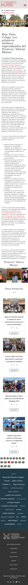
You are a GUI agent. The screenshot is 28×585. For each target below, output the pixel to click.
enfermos (22, 506)
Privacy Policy (14, 564)
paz (17, 517)
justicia (19, 509)
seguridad (23, 520)
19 (5, 466)
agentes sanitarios (13, 491)
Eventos (7, 481)
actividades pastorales (16, 488)
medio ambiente (9, 513)
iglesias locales (9, 509)
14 (12, 462)
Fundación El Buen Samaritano (13, 58)
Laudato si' (6, 484)
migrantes (20, 513)
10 (23, 458)
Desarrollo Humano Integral (10, 65)
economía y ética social (9, 506)
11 (1, 462)
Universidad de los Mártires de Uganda (12, 217)
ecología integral (13, 502)
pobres (23, 517)
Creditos (13, 560)
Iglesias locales (10, 10)
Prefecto (5, 488)
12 (5, 462)
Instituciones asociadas (13, 544)
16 (19, 462)
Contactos (14, 552)
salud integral (12, 520)
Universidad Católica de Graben (11, 213)
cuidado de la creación (13, 495)
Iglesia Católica (17, 481)
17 (23, 462)
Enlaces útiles (14, 556)
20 (8, 466)
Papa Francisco (19, 484)
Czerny (13, 473)
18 (1, 466)
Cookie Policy (13, 568)
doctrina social (21, 499)
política (3, 520)
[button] (14, 275)
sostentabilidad (9, 524)
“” (18, 70)
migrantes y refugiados (7, 517)
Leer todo (14, 333)
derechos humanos (8, 499)
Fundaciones (13, 548)
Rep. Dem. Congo (8, 13)
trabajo (19, 524)
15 (16, 462)
